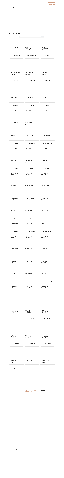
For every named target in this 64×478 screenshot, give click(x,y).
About (9, 7)
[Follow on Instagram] (53, 4)
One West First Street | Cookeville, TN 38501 (31, 390)
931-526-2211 (26, 391)
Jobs (21, 7)
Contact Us (34, 379)
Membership (14, 7)
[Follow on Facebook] (51, 4)
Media (23, 7)
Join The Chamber (38, 379)
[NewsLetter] (54, 4)
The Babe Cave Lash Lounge (44, 121)
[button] (9, 39)
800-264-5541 (30, 391)
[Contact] (50, 4)
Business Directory (25, 379)
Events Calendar (30, 379)
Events (18, 7)
